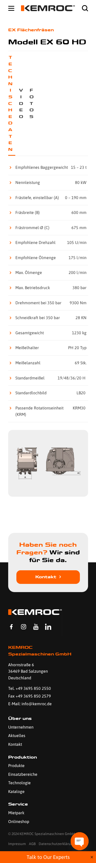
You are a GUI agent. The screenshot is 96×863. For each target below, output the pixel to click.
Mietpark (16, 812)
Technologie (19, 782)
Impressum (17, 844)
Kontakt (45, 577)
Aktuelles (16, 735)
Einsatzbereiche (22, 774)
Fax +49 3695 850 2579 (29, 696)
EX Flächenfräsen (31, 30)
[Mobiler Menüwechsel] (11, 8)
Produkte (16, 765)
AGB (32, 844)
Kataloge (16, 791)
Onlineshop (18, 821)
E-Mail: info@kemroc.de (30, 703)
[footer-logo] (35, 612)
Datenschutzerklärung (57, 844)
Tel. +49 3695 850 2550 (29, 688)
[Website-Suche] (85, 8)
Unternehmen (21, 727)
